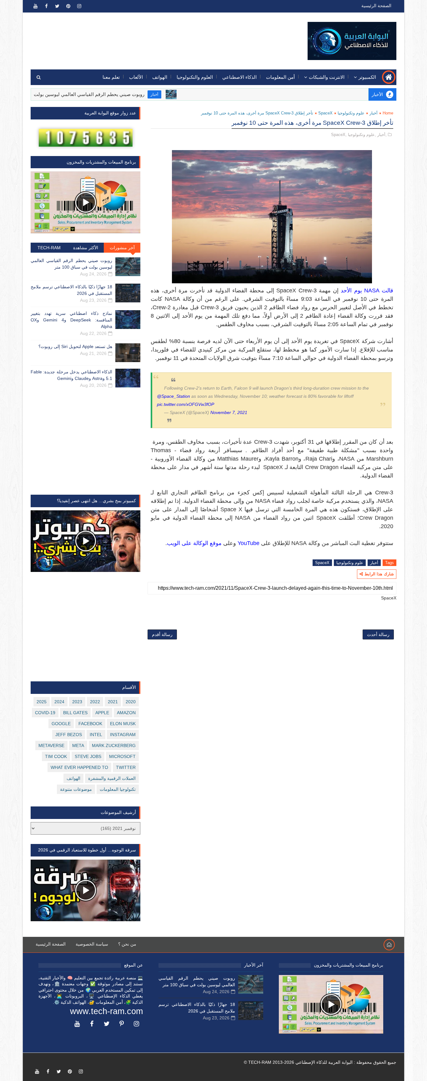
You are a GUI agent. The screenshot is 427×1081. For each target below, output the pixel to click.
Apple (102, 712)
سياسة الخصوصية (92, 944)
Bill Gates (75, 712)
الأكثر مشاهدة (85, 247)
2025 (42, 701)
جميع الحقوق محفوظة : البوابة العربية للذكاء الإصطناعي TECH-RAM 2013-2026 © (320, 1062)
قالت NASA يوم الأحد (367, 290)
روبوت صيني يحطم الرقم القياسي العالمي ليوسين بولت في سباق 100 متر (99, 94)
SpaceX (325, 113)
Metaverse (51, 745)
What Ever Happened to (79, 767)
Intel (96, 734)
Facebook (90, 723)
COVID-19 (45, 712)
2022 (95, 701)
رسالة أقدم (162, 634)
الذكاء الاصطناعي (239, 77)
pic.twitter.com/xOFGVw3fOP (185, 404)
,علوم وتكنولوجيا (362, 134)
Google (61, 723)
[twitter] (57, 6)
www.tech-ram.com (106, 1011)
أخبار (182, 94)
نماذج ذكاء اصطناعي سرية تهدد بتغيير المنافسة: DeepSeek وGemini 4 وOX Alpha (71, 320)
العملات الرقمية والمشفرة (112, 778)
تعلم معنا (111, 77)
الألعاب (136, 77)
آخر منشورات (122, 247)
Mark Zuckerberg (114, 745)
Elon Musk (123, 723)
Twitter (126, 767)
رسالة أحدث (378, 634)
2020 (131, 701)
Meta (78, 745)
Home (388, 113)
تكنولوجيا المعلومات (118, 789)
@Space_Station (173, 396)
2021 (113, 701)
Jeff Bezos (68, 734)
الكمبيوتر (367, 77)
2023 (77, 701)
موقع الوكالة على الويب (194, 543)
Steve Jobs (88, 756)
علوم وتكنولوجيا (351, 113)
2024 (59, 701)
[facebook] (46, 6)
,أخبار (382, 134)
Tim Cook (56, 756)
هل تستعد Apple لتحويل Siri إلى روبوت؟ (75, 346)
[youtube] (35, 6)
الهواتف (159, 77)
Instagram (123, 734)
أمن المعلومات (280, 77)
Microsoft (122, 756)
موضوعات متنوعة (76, 789)
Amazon (126, 712)
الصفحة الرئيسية (376, 5)
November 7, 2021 (228, 412)
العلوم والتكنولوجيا (195, 77)
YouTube (248, 543)
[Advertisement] (145, 37)
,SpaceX (339, 134)
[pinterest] (68, 6)
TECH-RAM (49, 247)
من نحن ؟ (127, 944)
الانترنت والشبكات (326, 77)
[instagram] (79, 6)
